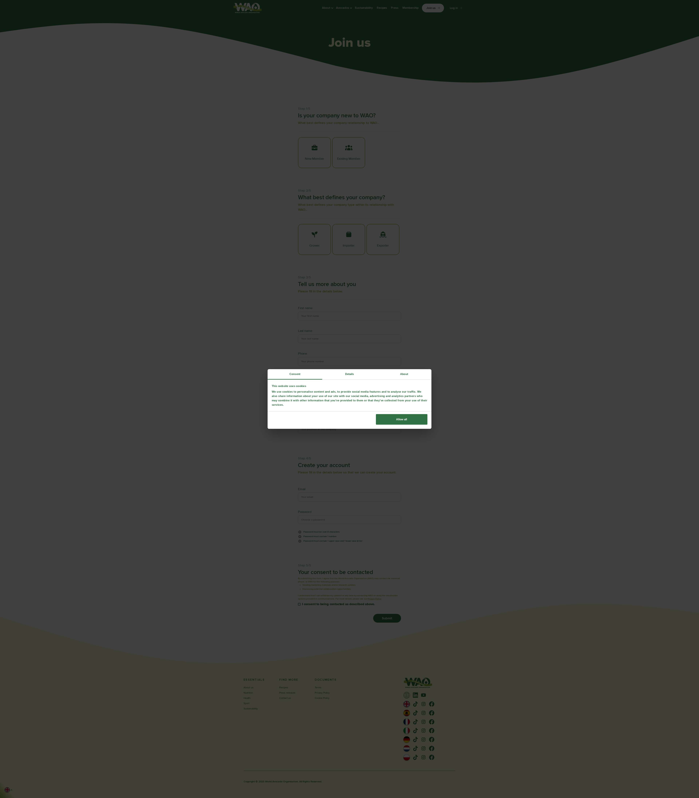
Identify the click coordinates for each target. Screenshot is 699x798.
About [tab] (404, 374)
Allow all (401, 419)
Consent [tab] (294, 374)
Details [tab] (349, 374)
